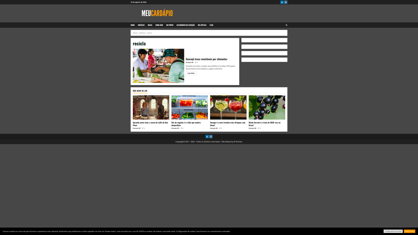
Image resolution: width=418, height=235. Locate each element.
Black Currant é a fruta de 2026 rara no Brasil (265, 124)
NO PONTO (169, 25)
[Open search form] (286, 25)
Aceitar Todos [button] (409, 231)
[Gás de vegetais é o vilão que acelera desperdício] (189, 107)
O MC (211, 25)
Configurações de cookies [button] (393, 231)
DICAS (150, 25)
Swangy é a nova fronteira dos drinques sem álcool (227, 124)
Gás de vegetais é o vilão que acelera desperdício (186, 124)
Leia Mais (192, 72)
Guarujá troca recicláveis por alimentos (158, 66)
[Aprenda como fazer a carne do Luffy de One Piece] (151, 107)
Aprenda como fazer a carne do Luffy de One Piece (150, 124)
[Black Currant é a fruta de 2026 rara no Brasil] (267, 107)
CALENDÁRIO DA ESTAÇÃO (186, 25)
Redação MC (190, 62)
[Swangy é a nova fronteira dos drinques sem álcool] (228, 107)
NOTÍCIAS (141, 25)
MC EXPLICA (202, 25)
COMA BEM (159, 25)
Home (133, 25)
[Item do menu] (282, 2)
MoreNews (226, 141)
